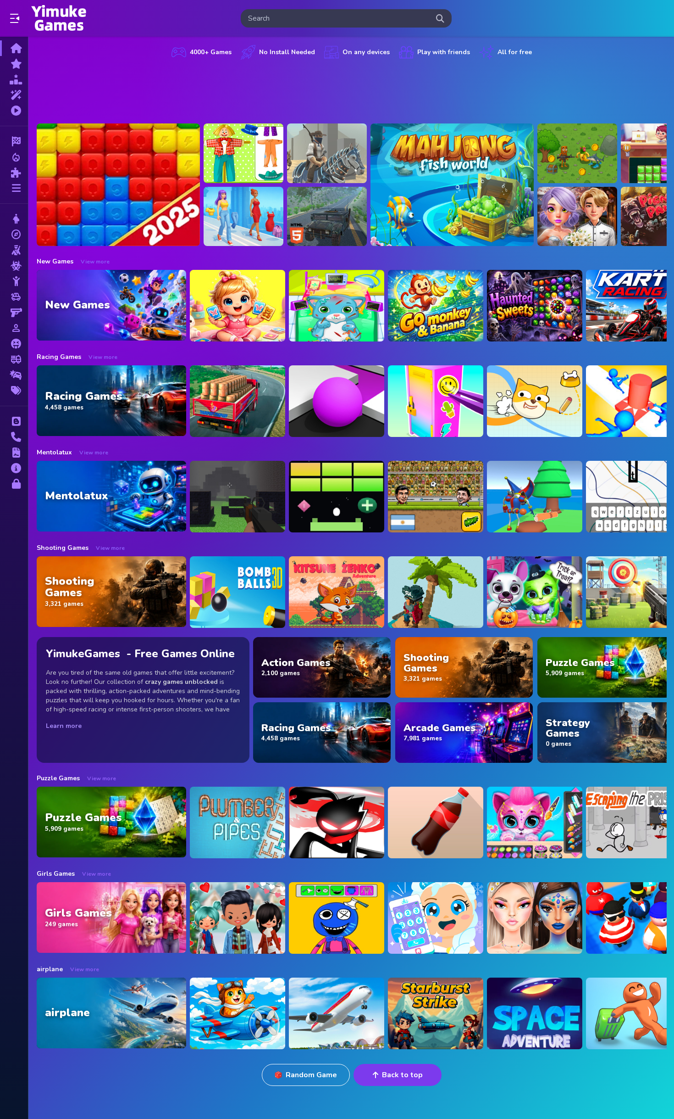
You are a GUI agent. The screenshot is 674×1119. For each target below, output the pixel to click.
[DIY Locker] (435, 401)
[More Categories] (14, 188)
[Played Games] (14, 110)
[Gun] (14, 312)
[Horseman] (327, 153)
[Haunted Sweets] (534, 305)
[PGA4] (237, 496)
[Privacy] (14, 484)
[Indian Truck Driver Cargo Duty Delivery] (237, 401)
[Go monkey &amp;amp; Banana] (435, 305)
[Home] (14, 48)
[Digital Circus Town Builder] (534, 496)
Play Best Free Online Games (58, 18)
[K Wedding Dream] (577, 216)
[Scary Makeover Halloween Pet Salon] (534, 592)
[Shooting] (14, 250)
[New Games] (14, 64)
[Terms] (14, 452)
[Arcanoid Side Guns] (336, 496)
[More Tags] (14, 390)
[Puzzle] (14, 172)
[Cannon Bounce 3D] (237, 592)
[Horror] (14, 344)
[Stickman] (14, 281)
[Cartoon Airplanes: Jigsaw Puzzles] (237, 1013)
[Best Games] (14, 79)
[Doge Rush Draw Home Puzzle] (534, 401)
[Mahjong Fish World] (452, 184)
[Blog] (14, 421)
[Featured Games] (14, 95)
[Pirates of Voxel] (435, 592)
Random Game (311, 1075)
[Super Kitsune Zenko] (336, 592)
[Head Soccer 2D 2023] (435, 496)
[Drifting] (14, 375)
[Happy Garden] (243, 153)
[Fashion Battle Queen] (243, 216)
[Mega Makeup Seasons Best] (534, 918)
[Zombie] (14, 266)
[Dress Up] (14, 219)
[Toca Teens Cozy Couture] (237, 918)
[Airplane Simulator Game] (336, 1013)
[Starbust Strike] (435, 1013)
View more (95, 261)
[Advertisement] (352, 89)
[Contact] (14, 437)
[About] (14, 468)
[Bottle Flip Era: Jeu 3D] (435, 822)
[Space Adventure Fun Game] (534, 1013)
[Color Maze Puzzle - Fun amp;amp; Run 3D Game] (336, 401)
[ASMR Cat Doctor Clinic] (336, 305)
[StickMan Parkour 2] (336, 822)
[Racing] (14, 141)
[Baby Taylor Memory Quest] (237, 305)
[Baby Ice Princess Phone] (435, 918)
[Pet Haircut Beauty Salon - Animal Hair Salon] (534, 822)
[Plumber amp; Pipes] (237, 822)
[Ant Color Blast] (118, 184)
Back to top (402, 1075)
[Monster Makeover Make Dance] (336, 918)
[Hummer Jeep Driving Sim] (327, 216)
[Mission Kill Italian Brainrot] (577, 153)
